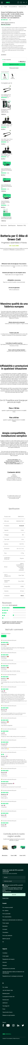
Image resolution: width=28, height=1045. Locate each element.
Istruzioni (5, 962)
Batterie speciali (6, 938)
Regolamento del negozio (8, 959)
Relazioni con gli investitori (9, 1015)
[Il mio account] (18, 2)
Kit (3, 941)
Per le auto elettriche (7, 935)
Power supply (6, 923)
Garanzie (5, 965)
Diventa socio (6, 999)
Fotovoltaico (5, 932)
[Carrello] (21, 2)
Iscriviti (14, 894)
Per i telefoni (5, 910)
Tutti (4, 636)
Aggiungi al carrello (14, 64)
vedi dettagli (3, 54)
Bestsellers (5, 926)
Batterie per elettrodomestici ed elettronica (12, 920)
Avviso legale (6, 956)
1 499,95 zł (5, 78)
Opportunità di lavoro (7, 1012)
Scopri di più (5, 898)
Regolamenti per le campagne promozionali (13, 976)
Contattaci (5, 953)
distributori (5, 1002)
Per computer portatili (8, 907)
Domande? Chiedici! (14, 67)
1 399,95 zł (12, 78)
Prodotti (4, 903)
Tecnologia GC (6, 1006)
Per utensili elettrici (7, 916)
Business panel (6, 993)
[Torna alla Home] (1, 6)
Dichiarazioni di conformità (9, 968)
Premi (4, 1009)
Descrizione (4, 225)
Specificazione (12, 225)
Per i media (5, 987)
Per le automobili (6, 913)
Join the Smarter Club (8, 990)
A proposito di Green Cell (8, 996)
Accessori (5, 929)
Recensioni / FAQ (21, 225)
